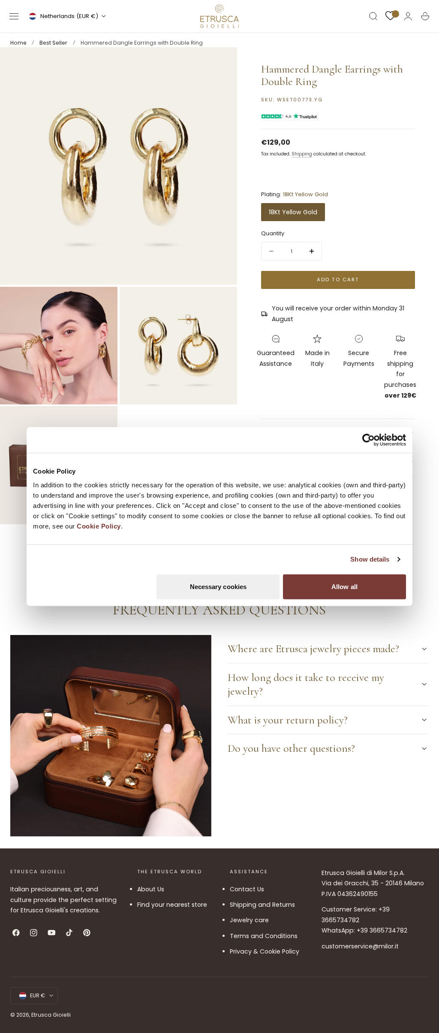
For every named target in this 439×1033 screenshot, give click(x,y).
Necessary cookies (218, 586)
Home (18, 42)
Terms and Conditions (264, 936)
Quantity (272, 233)
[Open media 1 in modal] (222, 62)
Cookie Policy (99, 525)
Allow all (344, 586)
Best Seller (53, 42)
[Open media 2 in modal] (102, 302)
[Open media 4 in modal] (102, 421)
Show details (369, 559)
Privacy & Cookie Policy (264, 951)
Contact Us (247, 889)
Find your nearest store (172, 904)
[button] (14, 16)
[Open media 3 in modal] (222, 302)
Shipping (302, 154)
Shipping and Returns (262, 904)
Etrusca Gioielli (51, 1014)
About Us (150, 889)
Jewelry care (249, 920)
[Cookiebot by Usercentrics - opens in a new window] (368, 440)
